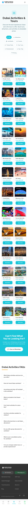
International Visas (5, 476)
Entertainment (10, 49)
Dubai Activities (18, 480)
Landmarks (10, 41)
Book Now (7, 83)
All (9, 37)
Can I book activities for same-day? (12, 406)
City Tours (20, 45)
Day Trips (20, 49)
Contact (17, 489)
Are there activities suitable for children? (12, 414)
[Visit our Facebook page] (20, 496)
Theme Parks (9, 45)
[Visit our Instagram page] (25, 496)
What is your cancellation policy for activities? (12, 438)
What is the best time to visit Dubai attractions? (13, 422)
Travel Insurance (5, 484)
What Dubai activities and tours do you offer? (13, 376)
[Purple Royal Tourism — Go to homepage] (7, 2)
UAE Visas (17, 476)
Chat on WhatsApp (15, 349)
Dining (15, 52)
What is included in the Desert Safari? (12, 398)
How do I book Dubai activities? (12, 383)
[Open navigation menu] (25, 2)
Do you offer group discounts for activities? (13, 430)
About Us (17, 484)
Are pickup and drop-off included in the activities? (13, 390)
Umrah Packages (5, 480)
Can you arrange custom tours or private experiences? (13, 445)
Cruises (20, 41)
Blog (2, 489)
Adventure (18, 37)
